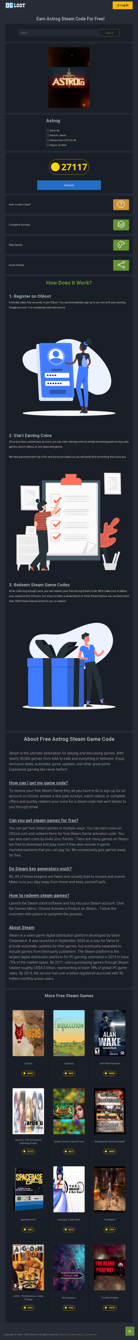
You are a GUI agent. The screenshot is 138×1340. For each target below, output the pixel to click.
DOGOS (28, 1063)
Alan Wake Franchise (110, 1063)
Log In (124, 5)
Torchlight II (110, 1219)
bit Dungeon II (69, 1298)
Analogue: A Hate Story (69, 1219)
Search (110, 32)
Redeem (69, 185)
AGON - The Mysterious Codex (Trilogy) (28, 1298)
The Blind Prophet (109, 1298)
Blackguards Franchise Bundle (110, 1141)
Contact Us (91, 1334)
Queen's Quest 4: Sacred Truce (69, 1141)
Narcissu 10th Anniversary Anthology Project (28, 1142)
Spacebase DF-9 (28, 1219)
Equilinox (69, 1063)
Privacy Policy (75, 1334)
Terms (62, 1334)
